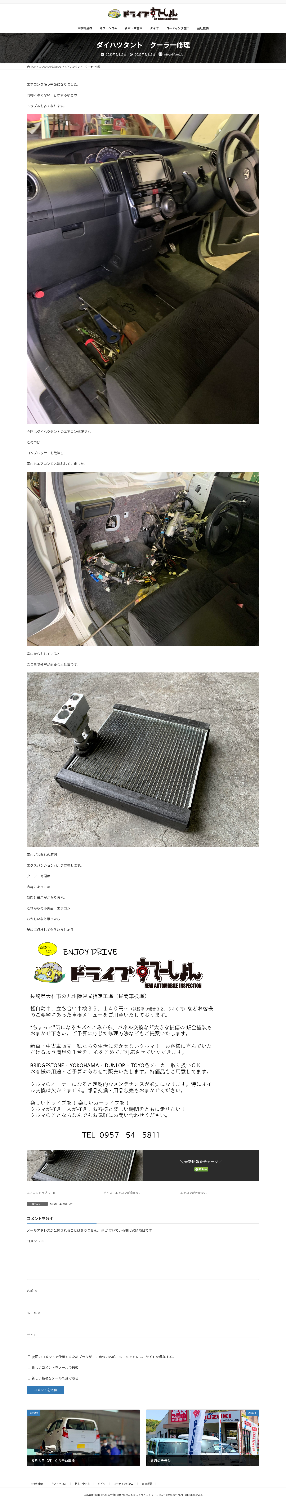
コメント (35, 1241)
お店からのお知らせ (61, 1203)
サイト (32, 1335)
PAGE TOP (275, 1453)
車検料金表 (37, 1483)
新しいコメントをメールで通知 (55, 1367)
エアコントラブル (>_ (42, 1193)
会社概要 (147, 1483)
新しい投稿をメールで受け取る (55, 1378)
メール (34, 1313)
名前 (32, 1291)
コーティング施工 (124, 1483)
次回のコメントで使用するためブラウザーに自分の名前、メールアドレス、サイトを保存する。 (104, 1357)
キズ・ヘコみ (59, 1483)
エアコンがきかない (193, 1193)
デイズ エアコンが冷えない (122, 1193)
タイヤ (102, 1483)
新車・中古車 (82, 1483)
